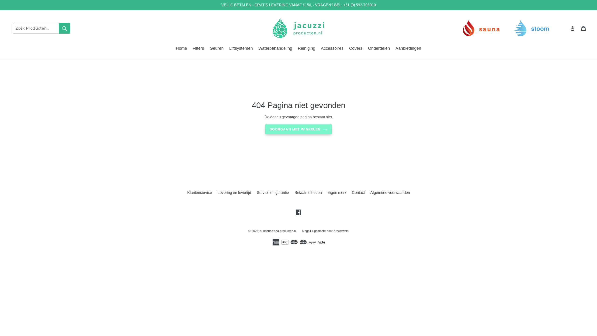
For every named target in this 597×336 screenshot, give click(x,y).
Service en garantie (273, 193)
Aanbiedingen (408, 48)
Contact (358, 193)
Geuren (217, 48)
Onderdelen (379, 48)
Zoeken (64, 28)
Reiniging (306, 48)
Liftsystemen (241, 48)
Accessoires (332, 48)
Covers (355, 48)
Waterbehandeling (275, 48)
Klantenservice (199, 193)
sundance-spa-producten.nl (278, 231)
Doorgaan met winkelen (295, 129)
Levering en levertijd (234, 193)
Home (181, 48)
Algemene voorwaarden (390, 193)
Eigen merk (336, 193)
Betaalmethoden (308, 193)
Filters (198, 48)
